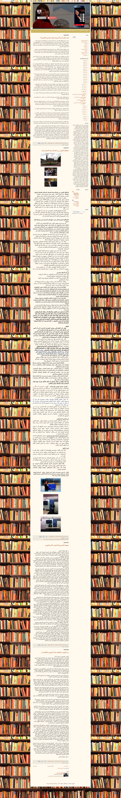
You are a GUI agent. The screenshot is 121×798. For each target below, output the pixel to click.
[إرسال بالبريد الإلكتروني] (43, 143)
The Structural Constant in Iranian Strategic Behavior (76, 197)
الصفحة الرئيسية (51, 766)
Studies (86, 43)
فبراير (84, 112)
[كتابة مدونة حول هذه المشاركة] (42, 143)
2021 (86, 69)
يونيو (85, 105)
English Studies (84, 41)
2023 (86, 65)
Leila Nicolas (59, 773)
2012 (86, 116)
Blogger (48, 783)
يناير (85, 114)
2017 (86, 76)
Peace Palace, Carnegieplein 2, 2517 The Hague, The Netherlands (54, 539)
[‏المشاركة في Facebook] (39, 143)
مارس (84, 111)
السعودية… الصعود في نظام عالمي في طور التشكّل (76, 204)
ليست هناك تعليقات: (50, 143)
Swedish (85, 50)
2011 (86, 118)
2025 (86, 62)
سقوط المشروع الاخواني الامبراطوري (57, 545)
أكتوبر (84, 87)
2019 (86, 72)
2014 (86, 81)
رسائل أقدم (35, 766)
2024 (86, 64)
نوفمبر (84, 86)
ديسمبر (84, 84)
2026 (86, 60)
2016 (86, 77)
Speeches (85, 46)
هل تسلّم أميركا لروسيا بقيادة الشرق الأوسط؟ (54, 38)
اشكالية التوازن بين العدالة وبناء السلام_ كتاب (55, 151)
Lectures (85, 44)
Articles (85, 47)
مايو (85, 107)
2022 (86, 67)
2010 (86, 120)
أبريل (85, 109)
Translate (81, 213)
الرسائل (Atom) (60, 768)
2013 (86, 82)
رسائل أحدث (66, 766)
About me (85, 55)
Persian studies (84, 53)
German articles (84, 52)
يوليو (85, 92)
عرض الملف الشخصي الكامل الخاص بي (55, 776)
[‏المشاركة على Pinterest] (38, 143)
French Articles (84, 49)
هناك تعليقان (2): (51, 536)
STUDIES (62, 538)
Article (63, 144)
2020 (86, 70)
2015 (86, 79)
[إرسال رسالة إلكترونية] (45, 143)
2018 (86, 74)
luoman (59, 783)
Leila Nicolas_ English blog (76, 193)
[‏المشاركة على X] (40, 143)
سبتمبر (84, 89)
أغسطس (84, 91)
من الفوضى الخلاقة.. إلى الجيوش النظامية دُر (55, 652)
